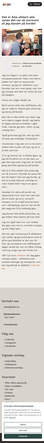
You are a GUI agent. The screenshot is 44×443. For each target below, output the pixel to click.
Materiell (10, 396)
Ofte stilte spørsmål (16, 382)
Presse (9, 392)
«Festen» (21, 255)
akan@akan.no (11, 307)
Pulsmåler (10, 361)
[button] (35, 4)
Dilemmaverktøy (14, 367)
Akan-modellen (13, 386)
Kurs (7, 399)
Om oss (9, 389)
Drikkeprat (10, 364)
